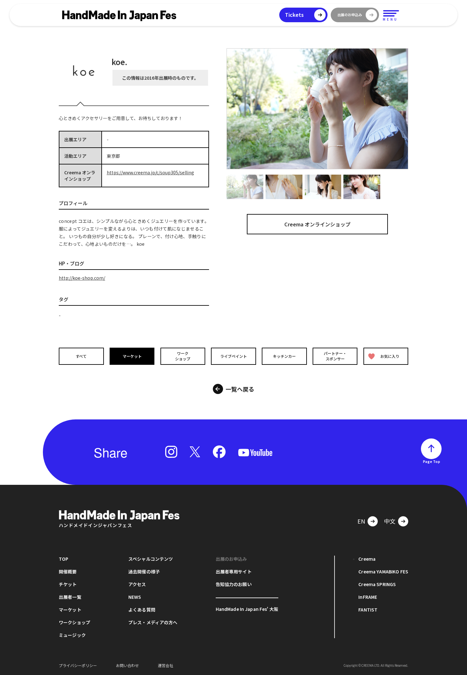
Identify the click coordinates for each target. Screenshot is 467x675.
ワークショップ (182, 356)
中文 (390, 521)
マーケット (132, 356)
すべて (81, 356)
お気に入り (389, 356)
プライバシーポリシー (78, 665)
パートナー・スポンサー (335, 356)
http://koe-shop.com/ (82, 278)
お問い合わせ (127, 665)
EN (361, 521)
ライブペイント (233, 356)
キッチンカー (284, 356)
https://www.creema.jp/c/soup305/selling (150, 172)
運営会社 (165, 665)
